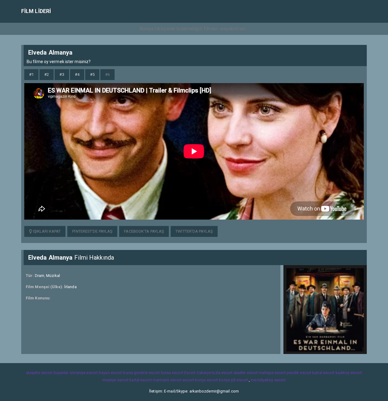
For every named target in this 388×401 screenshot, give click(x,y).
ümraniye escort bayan (90, 372)
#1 (31, 74)
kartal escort (323, 372)
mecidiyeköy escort (268, 380)
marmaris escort (167, 380)
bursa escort (172, 372)
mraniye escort (115, 380)
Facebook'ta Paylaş (144, 231)
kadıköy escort (349, 372)
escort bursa (122, 372)
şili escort (239, 380)
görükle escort (147, 372)
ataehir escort (246, 372)
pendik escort (299, 372)
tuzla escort (222, 372)
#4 (77, 74)
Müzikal (53, 275)
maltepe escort (272, 372)
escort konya (194, 380)
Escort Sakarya (197, 372)
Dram (39, 275)
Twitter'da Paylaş (194, 231)
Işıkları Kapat (46, 231)
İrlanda (70, 287)
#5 (92, 74)
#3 (61, 74)
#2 (46, 74)
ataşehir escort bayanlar (47, 372)
